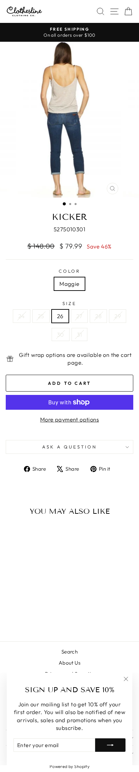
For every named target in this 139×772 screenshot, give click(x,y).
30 (60, 334)
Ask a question (69, 446)
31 (79, 334)
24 (21, 316)
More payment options (69, 419)
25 (41, 316)
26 (60, 316)
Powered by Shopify (69, 766)
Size (69, 303)
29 (117, 316)
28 (98, 316)
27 (79, 316)
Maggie (69, 283)
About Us (69, 663)
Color (70, 271)
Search (69, 651)
